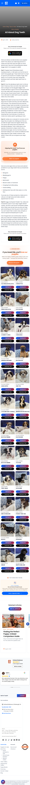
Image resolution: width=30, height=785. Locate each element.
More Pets (3, 749)
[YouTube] (14, 740)
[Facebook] (3, 740)
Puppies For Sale (5, 747)
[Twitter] (11, 740)
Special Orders (4, 759)
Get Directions (7, 713)
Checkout (13, 749)
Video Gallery (4, 761)
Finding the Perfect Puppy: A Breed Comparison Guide (11, 633)
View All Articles (15, 609)
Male (4, 282)
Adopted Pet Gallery (4, 764)
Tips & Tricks (13, 26)
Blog (8, 26)
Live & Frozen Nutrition (6, 755)
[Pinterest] (19, 740)
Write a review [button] (17, 666)
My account (14, 747)
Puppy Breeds (4, 767)
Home (4, 26)
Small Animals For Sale (6, 752)
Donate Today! (4, 771)
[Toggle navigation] (2, 3)
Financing (3, 769)
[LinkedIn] (16, 740)
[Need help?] (3, 782)
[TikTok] (9, 740)
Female (5, 358)
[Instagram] (6, 740)
